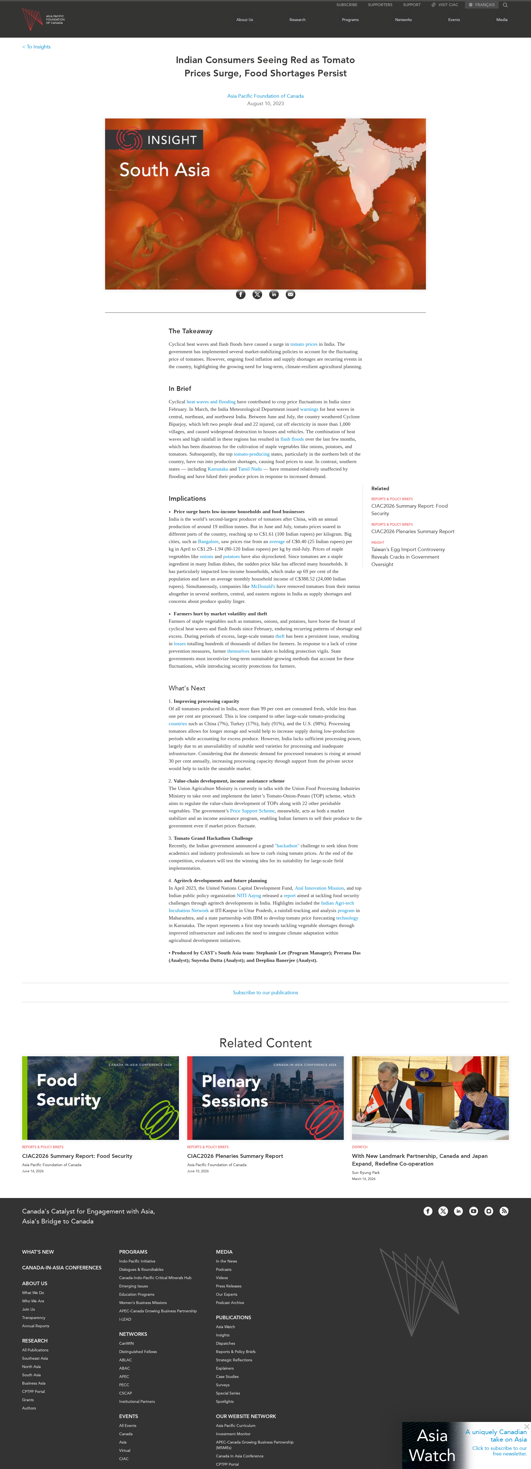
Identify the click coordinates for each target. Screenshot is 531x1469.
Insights (223, 1335)
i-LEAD (125, 1319)
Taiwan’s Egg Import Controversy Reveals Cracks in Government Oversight (408, 556)
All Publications (35, 1350)
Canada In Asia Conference (240, 1456)
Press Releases (228, 1286)
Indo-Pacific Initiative (137, 1261)
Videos (222, 1278)
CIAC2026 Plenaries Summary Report (412, 531)
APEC (124, 1376)
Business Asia (33, 1383)
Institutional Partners (137, 1401)
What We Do (33, 1292)
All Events (127, 1425)
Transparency (33, 1317)
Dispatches (225, 1343)
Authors (29, 1408)
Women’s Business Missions (143, 1302)
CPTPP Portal (33, 1391)
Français (485, 5)
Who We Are (33, 1301)
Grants (28, 1400)
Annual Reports (35, 1326)
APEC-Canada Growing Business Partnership (158, 1311)
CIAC (124, 1459)
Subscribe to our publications (265, 993)
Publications (233, 1318)
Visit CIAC (448, 4)
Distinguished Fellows (138, 1351)
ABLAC (125, 1360)
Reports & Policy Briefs (392, 499)
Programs (350, 19)
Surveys (223, 1385)
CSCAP (125, 1393)
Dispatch (360, 1147)
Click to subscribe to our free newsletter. (499, 1451)
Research (298, 19)
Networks (403, 19)
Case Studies (227, 1376)
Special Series (228, 1393)
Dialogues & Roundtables (141, 1269)
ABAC (124, 1368)
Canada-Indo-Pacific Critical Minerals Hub (155, 1278)
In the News (226, 1261)
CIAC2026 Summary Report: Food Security (77, 1156)
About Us (244, 19)
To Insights (39, 47)
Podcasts (223, 1269)
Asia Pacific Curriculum (236, 1425)
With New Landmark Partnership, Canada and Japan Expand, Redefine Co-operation (420, 1160)
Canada (125, 1434)
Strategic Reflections (234, 1360)
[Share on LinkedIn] (274, 294)
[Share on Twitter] (257, 294)
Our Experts (226, 1294)
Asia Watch (432, 1445)
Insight (377, 542)
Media (501, 19)
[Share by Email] (290, 294)
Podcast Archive (230, 1302)
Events (454, 19)
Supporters (380, 4)
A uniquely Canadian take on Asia (496, 1435)
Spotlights (225, 1401)
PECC (124, 1385)
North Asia (31, 1366)
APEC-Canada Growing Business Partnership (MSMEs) (255, 1445)
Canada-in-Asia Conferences (61, 1268)
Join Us (28, 1309)
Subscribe (347, 4)
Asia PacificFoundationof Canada (55, 20)
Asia (122, 1442)
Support (412, 4)
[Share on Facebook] (241, 294)
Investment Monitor (233, 1434)
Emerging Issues (133, 1286)
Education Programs (136, 1294)
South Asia (31, 1375)
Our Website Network (246, 1416)
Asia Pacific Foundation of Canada (265, 96)
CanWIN (126, 1343)
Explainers (225, 1368)
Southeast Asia (35, 1358)
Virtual (124, 1450)
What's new (38, 1252)
